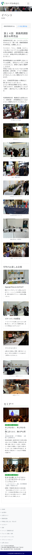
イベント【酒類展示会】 (8, 530)
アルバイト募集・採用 (7, 533)
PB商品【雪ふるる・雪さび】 (9, 521)
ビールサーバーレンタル (8, 536)
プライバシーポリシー (7, 539)
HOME (3, 509)
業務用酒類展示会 (9, 26)
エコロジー (4, 524)
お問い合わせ (5, 542)
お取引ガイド (5, 515)
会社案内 (4, 512)
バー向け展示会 (22, 26)
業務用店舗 (4, 518)
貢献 (3, 527)
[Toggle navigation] (28, 3)
